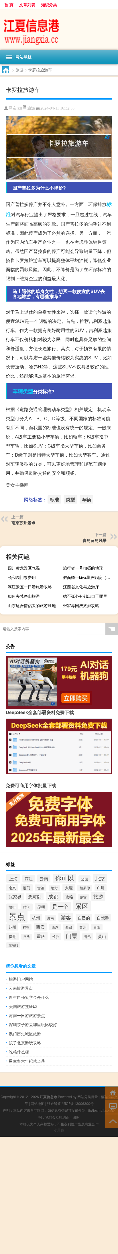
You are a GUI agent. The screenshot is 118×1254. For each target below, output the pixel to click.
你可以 (64, 877)
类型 (28, 391)
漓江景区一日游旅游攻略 (30, 586)
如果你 (85, 888)
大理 (69, 887)
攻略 (69, 897)
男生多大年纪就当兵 (27, 1061)
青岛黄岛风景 (94, 540)
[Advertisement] (59, 1195)
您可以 (34, 897)
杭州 (36, 918)
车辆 (18, 391)
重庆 (41, 936)
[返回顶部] (111, 1120)
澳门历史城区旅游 (25, 1033)
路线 (26, 937)
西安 (40, 926)
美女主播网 (17, 485)
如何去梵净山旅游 (24, 596)
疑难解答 (54, 1103)
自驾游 (103, 918)
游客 (66, 917)
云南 (44, 878)
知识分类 (49, 4)
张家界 (15, 897)
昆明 (41, 907)
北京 (100, 878)
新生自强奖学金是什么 (29, 997)
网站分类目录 (87, 1096)
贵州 (82, 927)
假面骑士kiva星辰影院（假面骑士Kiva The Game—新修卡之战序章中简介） (90, 577)
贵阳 (96, 927)
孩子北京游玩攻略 (25, 1042)
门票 (71, 935)
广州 (100, 887)
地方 (54, 888)
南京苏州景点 (23, 522)
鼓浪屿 (13, 945)
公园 (84, 879)
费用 (13, 936)
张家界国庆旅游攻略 (81, 605)
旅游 (19, 70)
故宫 (83, 897)
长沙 (55, 936)
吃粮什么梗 (19, 1052)
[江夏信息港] (59, 29)
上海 (13, 878)
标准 (54, 499)
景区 (81, 905)
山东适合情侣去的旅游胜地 (32, 605)
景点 (17, 916)
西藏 (68, 927)
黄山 (102, 936)
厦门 (26, 887)
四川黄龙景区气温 (24, 568)
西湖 (55, 927)
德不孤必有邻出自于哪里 (85, 596)
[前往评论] (111, 1106)
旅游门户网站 (21, 979)
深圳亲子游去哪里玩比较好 (33, 1024)
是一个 (60, 906)
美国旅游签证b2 (23, 1006)
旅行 (12, 907)
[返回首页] (111, 1092)
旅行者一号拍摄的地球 (83, 568)
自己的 (84, 918)
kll (20, 108)
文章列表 (27, 4)
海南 (50, 918)
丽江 (29, 879)
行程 (26, 927)
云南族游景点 (21, 988)
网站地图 (37, 1103)
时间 (26, 907)
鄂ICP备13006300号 (78, 1103)
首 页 (8, 4)
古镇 (40, 887)
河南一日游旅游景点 (27, 1015)
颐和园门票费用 (22, 577)
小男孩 (59, 1129)
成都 (53, 896)
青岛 (87, 936)
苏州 (12, 927)
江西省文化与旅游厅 (81, 586)
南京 (12, 887)
